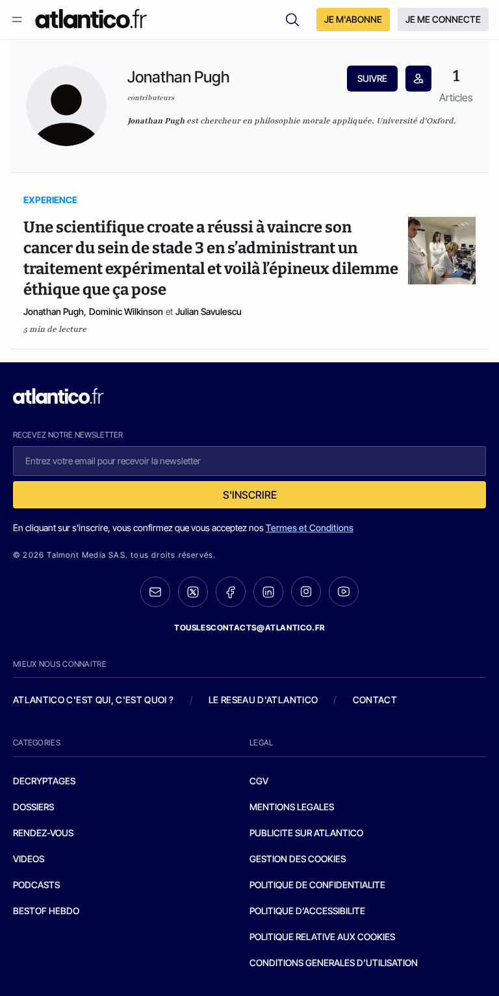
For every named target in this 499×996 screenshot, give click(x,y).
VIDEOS (28, 858)
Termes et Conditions (309, 527)
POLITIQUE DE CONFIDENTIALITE (317, 884)
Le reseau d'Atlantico (263, 699)
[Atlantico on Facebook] (231, 592)
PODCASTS (36, 884)
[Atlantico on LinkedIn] (268, 592)
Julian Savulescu (208, 311)
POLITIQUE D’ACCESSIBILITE (307, 910)
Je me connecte (443, 19)
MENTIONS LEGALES (292, 806)
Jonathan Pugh (53, 311)
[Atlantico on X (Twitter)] (193, 592)
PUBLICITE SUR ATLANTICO (306, 832)
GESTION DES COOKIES (298, 858)
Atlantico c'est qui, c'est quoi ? (93, 699)
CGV (259, 780)
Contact (375, 699)
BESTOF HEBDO (46, 910)
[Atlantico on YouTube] (344, 591)
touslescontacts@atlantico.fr (249, 627)
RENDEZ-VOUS (43, 832)
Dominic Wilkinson (126, 311)
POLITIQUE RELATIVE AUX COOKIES (322, 936)
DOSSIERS (33, 806)
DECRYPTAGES (44, 780)
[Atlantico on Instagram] (306, 591)
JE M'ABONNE (353, 19)
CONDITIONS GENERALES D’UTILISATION (334, 962)
